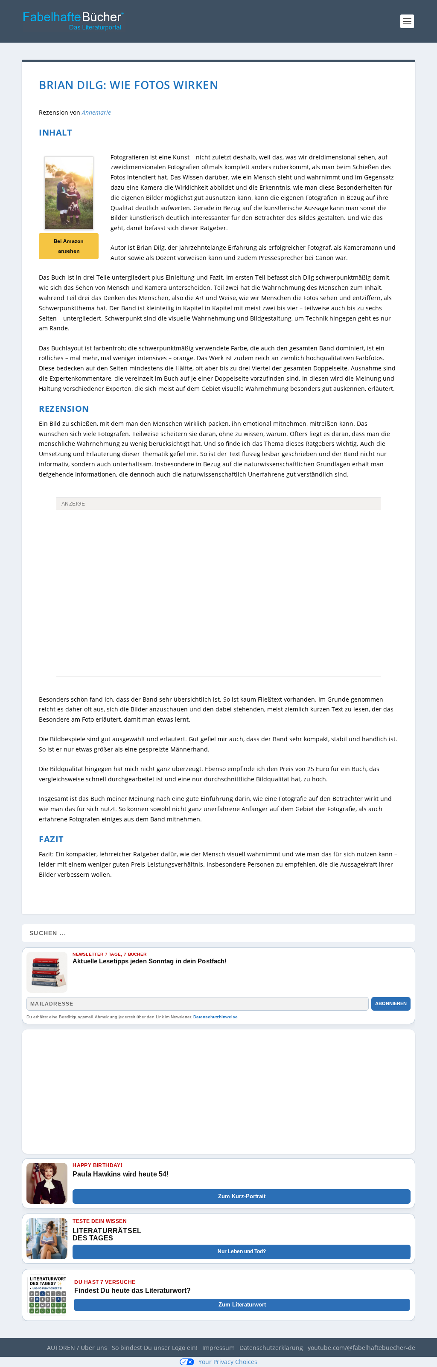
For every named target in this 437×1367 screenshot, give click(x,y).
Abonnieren (391, 1003)
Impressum (218, 1348)
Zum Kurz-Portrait (241, 1196)
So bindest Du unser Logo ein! (155, 1348)
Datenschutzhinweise (215, 1016)
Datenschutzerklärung (271, 1348)
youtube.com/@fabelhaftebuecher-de (361, 1348)
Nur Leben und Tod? (242, 1251)
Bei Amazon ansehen (69, 246)
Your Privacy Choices (227, 1362)
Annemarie (96, 112)
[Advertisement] (218, 577)
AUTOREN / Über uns (77, 1348)
